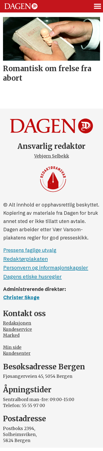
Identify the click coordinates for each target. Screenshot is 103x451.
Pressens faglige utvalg (29, 250)
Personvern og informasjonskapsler (45, 267)
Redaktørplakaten (25, 259)
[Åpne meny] (97, 6)
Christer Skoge (21, 297)
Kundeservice (17, 329)
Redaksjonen (17, 323)
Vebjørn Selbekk (51, 156)
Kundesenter (16, 353)
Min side (12, 347)
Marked (11, 335)
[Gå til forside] (21, 6)
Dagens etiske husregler (32, 276)
